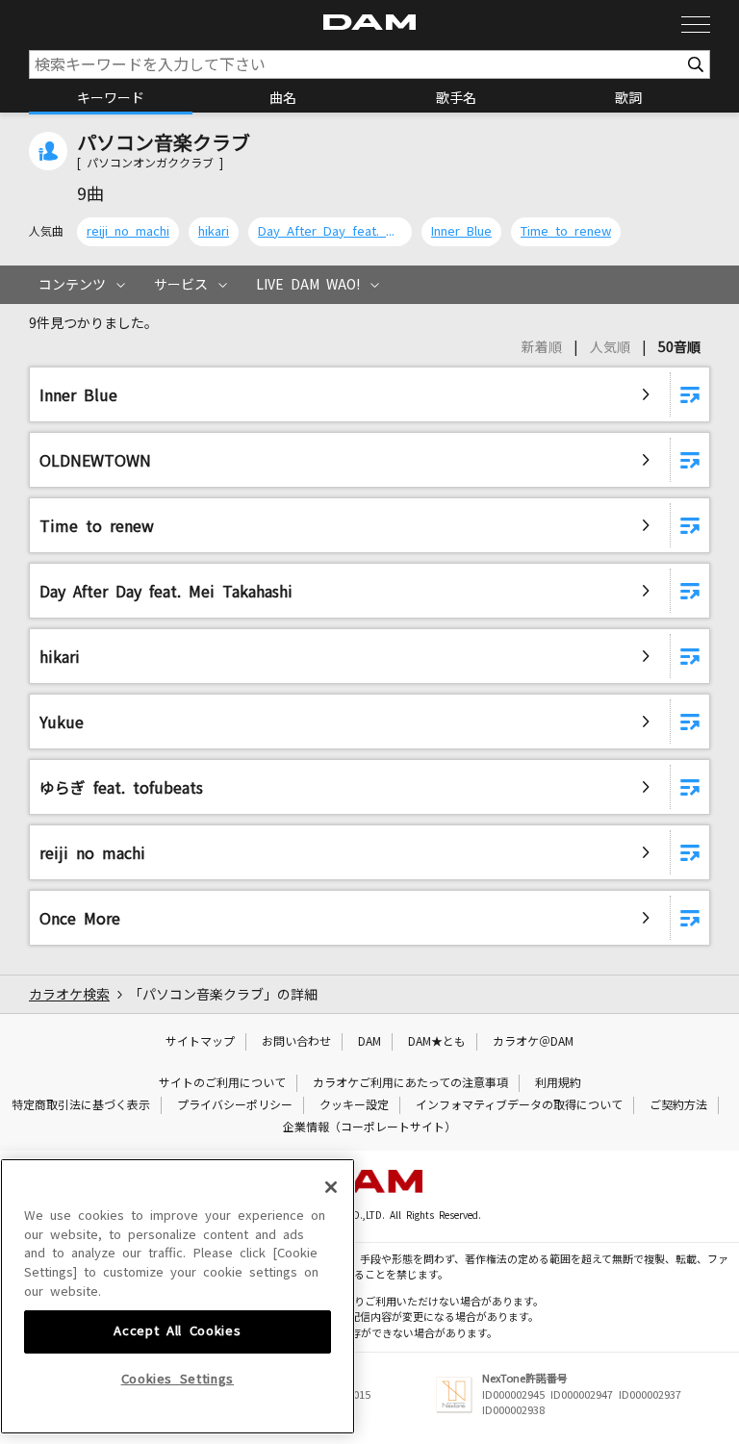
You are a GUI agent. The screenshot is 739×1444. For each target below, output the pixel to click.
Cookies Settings (178, 1379)
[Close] (331, 1187)
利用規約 (558, 1083)
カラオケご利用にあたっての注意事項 (410, 1083)
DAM (369, 1042)
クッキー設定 (354, 1105)
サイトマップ (200, 1042)
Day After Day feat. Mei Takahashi (330, 231)
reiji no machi (128, 231)
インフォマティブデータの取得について (519, 1105)
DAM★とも (437, 1042)
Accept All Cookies (177, 1331)
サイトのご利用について (222, 1083)
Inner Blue (461, 231)
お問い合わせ (296, 1042)
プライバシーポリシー (235, 1105)
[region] (177, 1296)
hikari (213, 231)
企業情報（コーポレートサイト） (369, 1127)
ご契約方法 (678, 1105)
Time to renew (566, 231)
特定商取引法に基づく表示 (81, 1105)
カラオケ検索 (69, 994)
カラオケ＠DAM (533, 1042)
